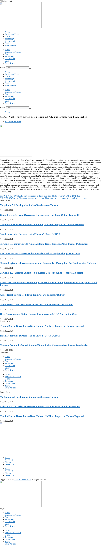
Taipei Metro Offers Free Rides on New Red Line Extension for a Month (36, 304)
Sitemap (8, 462)
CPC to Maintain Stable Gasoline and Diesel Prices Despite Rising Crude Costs (40, 253)
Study (7, 43)
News (7, 32)
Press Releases (10, 45)
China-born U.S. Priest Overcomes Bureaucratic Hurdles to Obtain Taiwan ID (40, 215)
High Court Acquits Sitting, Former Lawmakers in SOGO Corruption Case (38, 314)
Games (7, 36)
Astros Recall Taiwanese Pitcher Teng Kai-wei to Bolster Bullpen (32, 295)
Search (2, 67)
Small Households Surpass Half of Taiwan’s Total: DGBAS (30, 234)
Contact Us (9, 464)
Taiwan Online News (22, 479)
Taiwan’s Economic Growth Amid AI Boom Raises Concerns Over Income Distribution (44, 244)
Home (7, 458)
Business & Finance (13, 34)
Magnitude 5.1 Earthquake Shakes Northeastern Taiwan (29, 205)
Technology (9, 39)
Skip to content (6, 1)
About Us (9, 460)
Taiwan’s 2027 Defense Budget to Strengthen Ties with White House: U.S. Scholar (41, 272)
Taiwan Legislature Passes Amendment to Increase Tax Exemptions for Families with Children (48, 263)
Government (10, 41)
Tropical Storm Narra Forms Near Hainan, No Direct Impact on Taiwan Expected (42, 224)
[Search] (30, 68)
